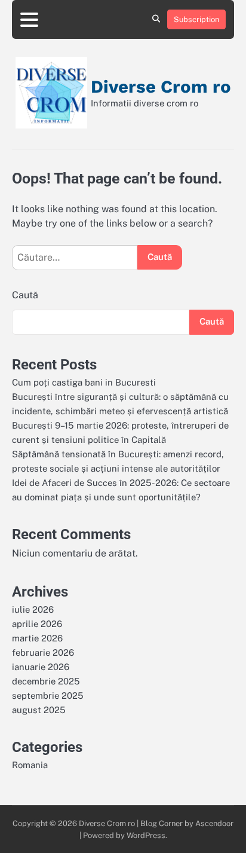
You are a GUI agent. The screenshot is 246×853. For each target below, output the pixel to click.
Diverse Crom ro (161, 87)
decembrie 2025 (46, 681)
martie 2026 (37, 638)
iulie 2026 (33, 609)
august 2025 (39, 710)
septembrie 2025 (48, 695)
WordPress (146, 835)
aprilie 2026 (37, 624)
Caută (25, 295)
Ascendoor (214, 823)
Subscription (196, 19)
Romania (30, 765)
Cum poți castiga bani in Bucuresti (84, 382)
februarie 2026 (43, 652)
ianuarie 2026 (40, 667)
